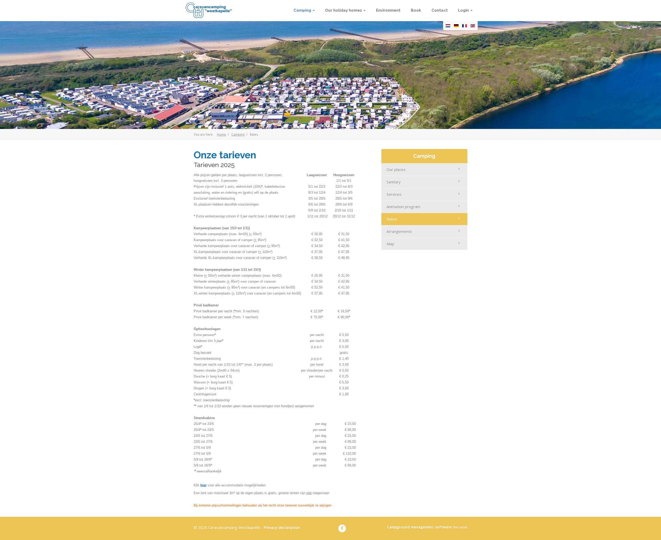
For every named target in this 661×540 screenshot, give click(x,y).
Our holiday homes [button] (344, 10)
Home (221, 134)
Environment (388, 10)
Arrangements (399, 231)
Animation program (403, 206)
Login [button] (464, 10)
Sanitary (394, 181)
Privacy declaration (282, 527)
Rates (392, 219)
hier (203, 485)
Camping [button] (303, 10)
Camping (238, 134)
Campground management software (419, 527)
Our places (396, 169)
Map (390, 243)
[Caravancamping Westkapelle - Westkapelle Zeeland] (208, 10)
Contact (439, 10)
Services (394, 194)
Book (416, 10)
